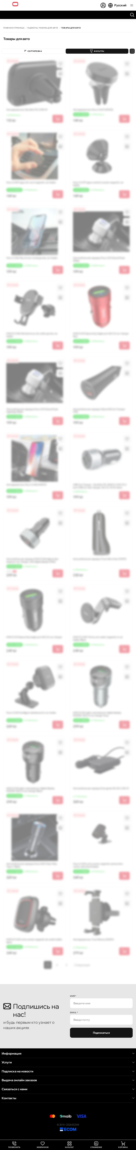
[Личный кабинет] (103, 5)
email (74, 1012)
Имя (73, 996)
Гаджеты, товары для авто (42, 28)
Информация (11, 1053)
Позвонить (14, 1145)
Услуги (7, 1062)
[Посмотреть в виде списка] (132, 51)
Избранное (43, 1147)
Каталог (69, 1147)
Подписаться (101, 1032)
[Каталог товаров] (131, 5)
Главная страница (13, 28)
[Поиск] (132, 15)
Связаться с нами (14, 1089)
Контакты (9, 1098)
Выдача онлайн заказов (19, 1080)
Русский (120, 5)
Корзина (123, 1147)
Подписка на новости (17, 1071)
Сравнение (96, 1147)
